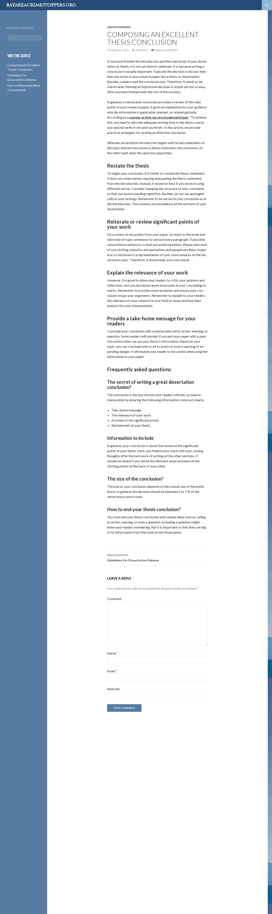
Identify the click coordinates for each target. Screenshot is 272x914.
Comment (114, 599)
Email (112, 671)
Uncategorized (118, 27)
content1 (141, 50)
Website (113, 689)
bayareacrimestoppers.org (41, 5)
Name (112, 653)
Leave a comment (166, 50)
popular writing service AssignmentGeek (158, 117)
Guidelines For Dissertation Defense (133, 558)
